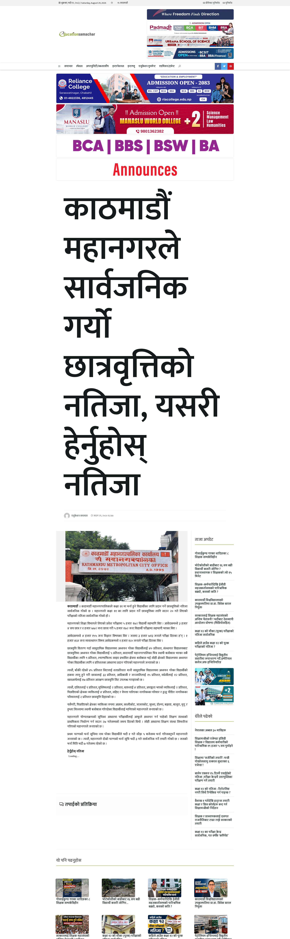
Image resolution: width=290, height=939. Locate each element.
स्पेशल (79, 66)
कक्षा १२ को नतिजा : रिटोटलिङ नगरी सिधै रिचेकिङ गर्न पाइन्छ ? (212, 790)
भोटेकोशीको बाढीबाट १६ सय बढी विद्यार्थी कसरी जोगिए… (121, 901)
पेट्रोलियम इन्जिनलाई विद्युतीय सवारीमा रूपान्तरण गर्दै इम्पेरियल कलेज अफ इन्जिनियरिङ (213, 659)
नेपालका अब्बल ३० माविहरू (210, 730)
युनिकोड (228, 3)
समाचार (68, 66)
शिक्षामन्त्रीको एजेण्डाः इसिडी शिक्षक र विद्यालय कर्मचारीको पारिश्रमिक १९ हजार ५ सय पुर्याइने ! (214, 744)
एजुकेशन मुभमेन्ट (147, 66)
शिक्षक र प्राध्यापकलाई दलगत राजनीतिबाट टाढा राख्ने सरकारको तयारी (213, 820)
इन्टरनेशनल (118, 66)
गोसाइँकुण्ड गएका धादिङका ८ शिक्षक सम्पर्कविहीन (212, 555)
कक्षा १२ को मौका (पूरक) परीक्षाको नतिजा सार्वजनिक (214, 633)
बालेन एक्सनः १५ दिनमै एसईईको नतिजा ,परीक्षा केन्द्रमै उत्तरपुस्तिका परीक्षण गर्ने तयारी (213, 777)
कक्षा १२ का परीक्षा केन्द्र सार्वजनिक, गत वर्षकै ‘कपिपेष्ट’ (212, 833)
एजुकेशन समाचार (79, 516)
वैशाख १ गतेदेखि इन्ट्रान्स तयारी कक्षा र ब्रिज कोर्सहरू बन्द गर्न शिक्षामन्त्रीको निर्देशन (212, 804)
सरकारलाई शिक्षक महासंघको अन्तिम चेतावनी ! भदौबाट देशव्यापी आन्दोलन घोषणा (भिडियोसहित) (214, 619)
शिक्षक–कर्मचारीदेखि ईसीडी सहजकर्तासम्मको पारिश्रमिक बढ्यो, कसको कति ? (211, 588)
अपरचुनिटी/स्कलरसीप (97, 66)
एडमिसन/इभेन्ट (167, 66)
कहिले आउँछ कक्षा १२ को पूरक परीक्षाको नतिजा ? (212, 645)
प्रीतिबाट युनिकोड (212, 3)
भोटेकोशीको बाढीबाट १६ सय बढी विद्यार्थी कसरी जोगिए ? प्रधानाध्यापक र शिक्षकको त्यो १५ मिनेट (213, 571)
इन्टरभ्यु (131, 66)
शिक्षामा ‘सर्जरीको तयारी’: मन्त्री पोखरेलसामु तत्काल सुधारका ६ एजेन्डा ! (212, 761)
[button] (59, 66)
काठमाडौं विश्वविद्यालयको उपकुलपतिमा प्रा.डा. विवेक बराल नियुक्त (213, 604)
